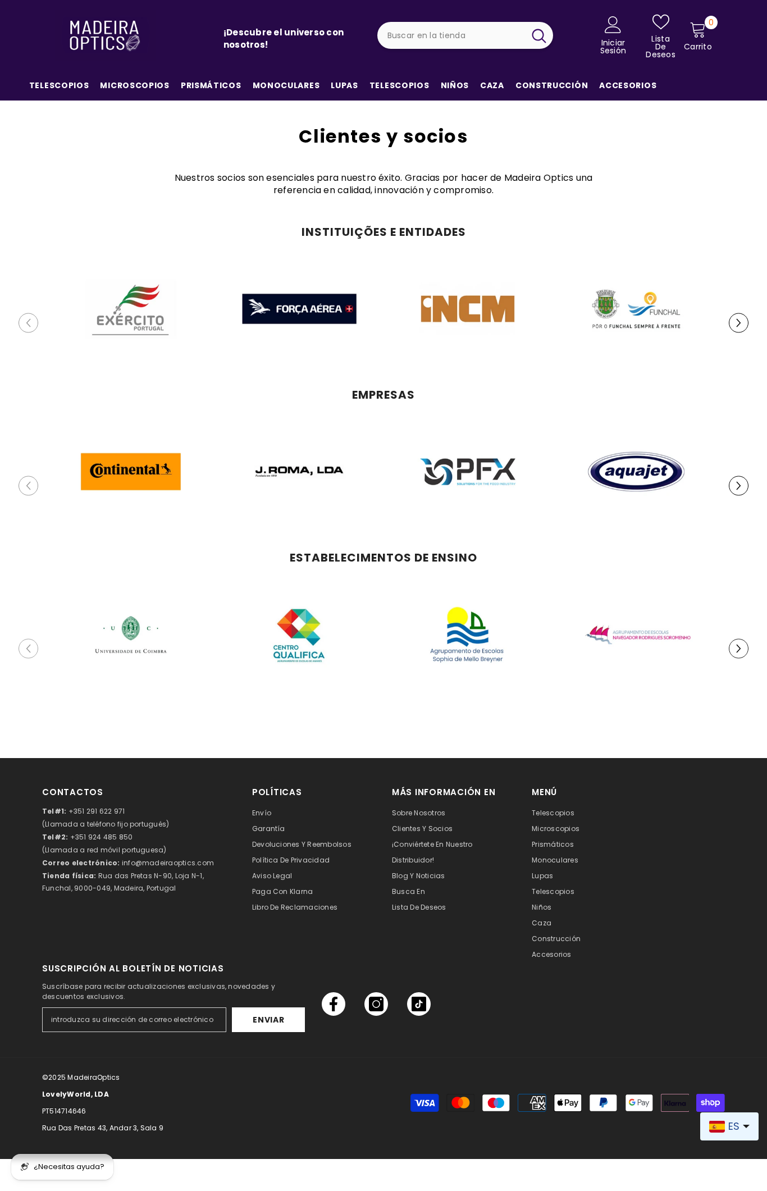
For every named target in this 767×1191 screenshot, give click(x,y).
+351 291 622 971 (97, 811)
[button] (738, 323)
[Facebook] (333, 1004)
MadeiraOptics (93, 1077)
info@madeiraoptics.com (168, 863)
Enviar (268, 1019)
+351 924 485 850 (101, 837)
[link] (131, 308)
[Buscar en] (465, 35)
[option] (131, 322)
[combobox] (450, 35)
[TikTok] (419, 1004)
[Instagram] (376, 1004)
